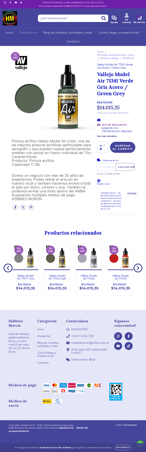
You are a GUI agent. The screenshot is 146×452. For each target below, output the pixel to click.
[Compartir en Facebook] (16, 208)
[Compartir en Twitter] (23, 208)
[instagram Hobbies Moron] (5, 2)
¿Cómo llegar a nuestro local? (119, 32)
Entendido (123, 447)
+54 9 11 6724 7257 (82, 336)
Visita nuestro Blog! (83, 359)
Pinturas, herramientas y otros (115, 55)
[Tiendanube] (126, 425)
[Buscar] (104, 18)
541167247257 (79, 329)
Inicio (10, 32)
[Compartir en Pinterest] (31, 208)
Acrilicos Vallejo (109, 58)
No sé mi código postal (108, 173)
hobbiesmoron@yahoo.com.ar (90, 342)
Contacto (73, 41)
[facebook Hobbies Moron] (10, 2)
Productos (27, 32)
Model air (128, 58)
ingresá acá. (66, 427)
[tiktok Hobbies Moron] (21, 2)
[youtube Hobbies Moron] (16, 2)
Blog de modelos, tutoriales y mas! (67, 32)
